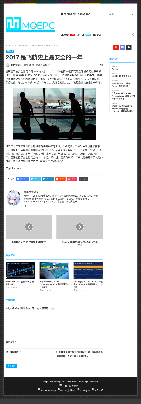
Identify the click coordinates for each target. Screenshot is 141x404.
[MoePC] (30, 24)
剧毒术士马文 (16, 65)
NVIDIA (97, 34)
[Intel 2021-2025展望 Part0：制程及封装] (21, 270)
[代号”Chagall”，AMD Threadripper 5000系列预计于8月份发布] (54, 270)
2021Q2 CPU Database (76, 14)
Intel (84, 34)
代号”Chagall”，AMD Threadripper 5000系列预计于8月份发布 (54, 284)
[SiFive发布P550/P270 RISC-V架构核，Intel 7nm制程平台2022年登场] (88, 270)
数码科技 (23, 45)
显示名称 (11, 341)
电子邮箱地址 (13, 352)
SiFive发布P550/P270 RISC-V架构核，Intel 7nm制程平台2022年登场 (88, 284)
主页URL (12, 45)
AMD (68, 34)
